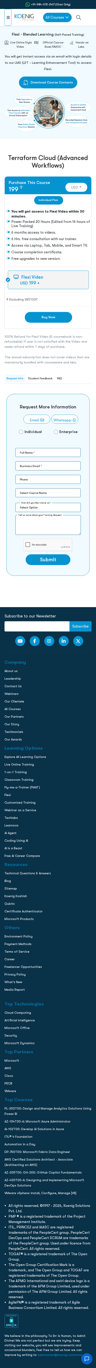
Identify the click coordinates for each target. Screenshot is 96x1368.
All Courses (55, 17)
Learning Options (15, 318)
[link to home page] (25, 17)
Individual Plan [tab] (48, 200)
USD (74, 187)
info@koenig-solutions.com (50, 369)
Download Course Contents (51, 82)
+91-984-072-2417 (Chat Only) (51, 4)
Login (48, 386)
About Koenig (12, 300)
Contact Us (10, 328)
